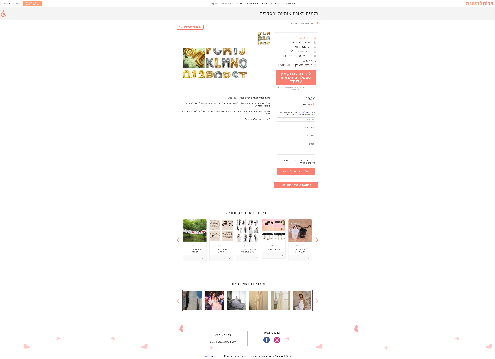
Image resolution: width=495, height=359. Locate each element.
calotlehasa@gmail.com (223, 342)
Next (317, 240)
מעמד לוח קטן (274, 249)
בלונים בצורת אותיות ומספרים (302, 23)
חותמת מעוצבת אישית (221, 250)
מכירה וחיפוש (227, 3)
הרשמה (6, 3)
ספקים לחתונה (291, 3)
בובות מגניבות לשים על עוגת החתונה (247, 250)
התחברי (16, 3)
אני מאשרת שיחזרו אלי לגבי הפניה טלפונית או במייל (299, 162)
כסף (297, 47)
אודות (239, 3)
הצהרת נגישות (210, 356)
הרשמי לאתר (306, 112)
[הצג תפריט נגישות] (3, 13)
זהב (304, 47)
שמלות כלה (276, 3)
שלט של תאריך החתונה (194, 250)
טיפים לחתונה (252, 3)
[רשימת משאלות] (308, 258)
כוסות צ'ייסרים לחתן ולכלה (300, 250)
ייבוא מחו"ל (297, 51)
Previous (178, 240)
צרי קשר (214, 3)
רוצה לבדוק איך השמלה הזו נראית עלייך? (295, 77)
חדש (294, 42)
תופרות (264, 3)
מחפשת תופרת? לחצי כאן (296, 185)
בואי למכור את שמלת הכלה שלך (32, 3)
